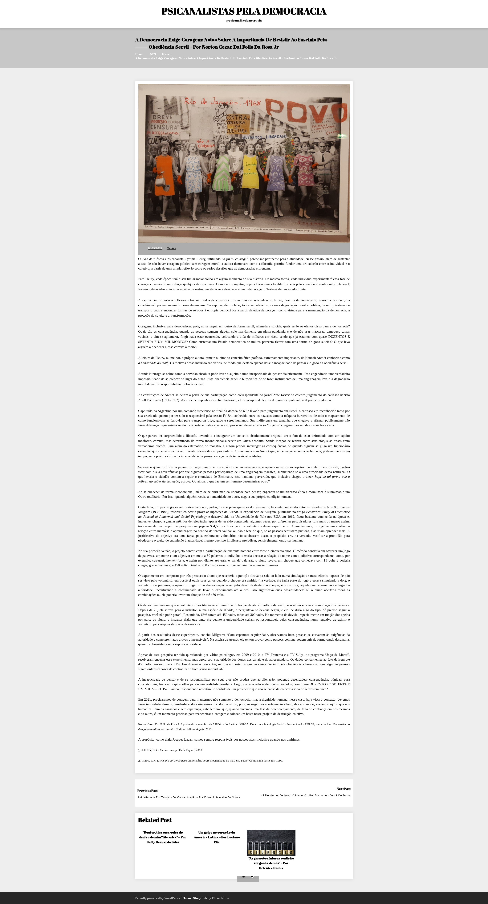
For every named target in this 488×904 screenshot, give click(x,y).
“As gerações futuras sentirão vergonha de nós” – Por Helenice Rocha (271, 863)
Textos (171, 248)
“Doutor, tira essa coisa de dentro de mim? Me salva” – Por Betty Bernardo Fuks (162, 837)
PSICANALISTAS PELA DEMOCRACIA (244, 10)
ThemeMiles (220, 898)
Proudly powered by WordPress (157, 898)
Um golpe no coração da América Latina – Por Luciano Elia (217, 837)
